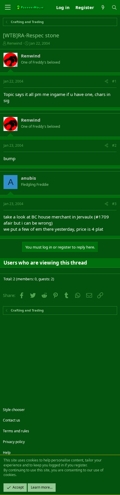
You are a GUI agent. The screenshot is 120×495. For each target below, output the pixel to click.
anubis (28, 178)
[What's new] (102, 7)
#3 (114, 203)
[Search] (114, 7)
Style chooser (14, 409)
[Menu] (7, 7)
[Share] (106, 81)
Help (6, 452)
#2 (114, 145)
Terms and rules (16, 430)
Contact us (11, 420)
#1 (114, 81)
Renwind (14, 43)
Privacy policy (14, 441)
